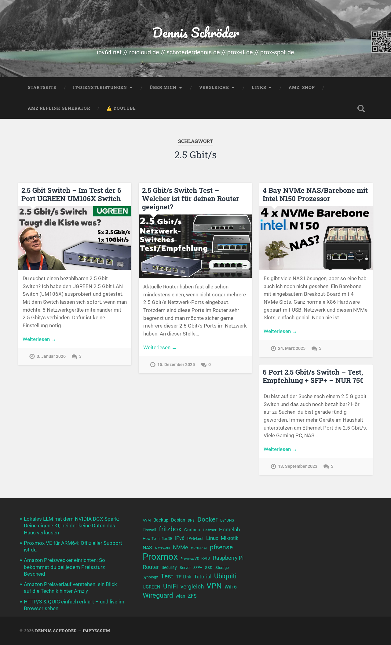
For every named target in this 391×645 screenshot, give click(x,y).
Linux (212, 538)
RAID (205, 558)
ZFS (192, 596)
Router (151, 567)
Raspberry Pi (228, 558)
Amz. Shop (302, 87)
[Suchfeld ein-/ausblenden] (361, 108)
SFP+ (197, 568)
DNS (191, 520)
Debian (178, 520)
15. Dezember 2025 (176, 364)
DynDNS (227, 520)
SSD (209, 567)
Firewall (149, 530)
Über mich (163, 87)
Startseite (42, 87)
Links (259, 87)
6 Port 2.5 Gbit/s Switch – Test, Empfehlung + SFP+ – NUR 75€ (313, 376)
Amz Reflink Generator (59, 108)
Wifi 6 (231, 587)
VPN (214, 586)
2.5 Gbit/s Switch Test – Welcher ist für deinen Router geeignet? (190, 198)
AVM (147, 520)
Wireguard (158, 595)
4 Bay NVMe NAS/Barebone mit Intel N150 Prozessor (315, 194)
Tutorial (202, 577)
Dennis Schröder (195, 32)
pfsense (221, 547)
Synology (150, 577)
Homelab (229, 529)
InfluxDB (165, 539)
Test (167, 576)
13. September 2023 (297, 466)
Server (185, 567)
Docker (207, 519)
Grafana (192, 529)
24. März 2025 (291, 348)
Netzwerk (162, 548)
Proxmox (160, 557)
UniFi (170, 586)
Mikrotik (229, 538)
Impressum (96, 630)
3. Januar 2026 (51, 356)
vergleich (192, 586)
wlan (180, 596)
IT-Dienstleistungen (100, 87)
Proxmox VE (190, 559)
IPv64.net (195, 538)
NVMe (180, 547)
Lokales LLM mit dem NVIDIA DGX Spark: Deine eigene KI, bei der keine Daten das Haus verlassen (71, 525)
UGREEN (151, 587)
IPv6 (180, 538)
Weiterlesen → (39, 339)
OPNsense (199, 548)
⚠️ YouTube (121, 108)
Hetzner (209, 530)
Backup (160, 520)
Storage (222, 567)
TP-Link (183, 577)
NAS (147, 548)
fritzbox (170, 529)
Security (169, 567)
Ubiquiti (225, 576)
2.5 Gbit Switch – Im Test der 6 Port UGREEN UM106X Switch (71, 194)
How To (149, 538)
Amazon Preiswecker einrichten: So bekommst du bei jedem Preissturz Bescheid (64, 567)
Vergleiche (214, 87)
